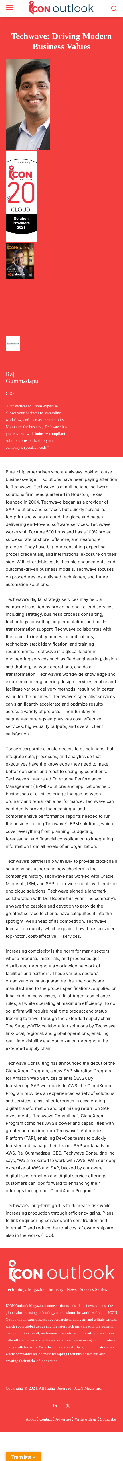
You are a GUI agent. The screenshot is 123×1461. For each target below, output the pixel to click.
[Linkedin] (55, 1406)
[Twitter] (68, 1406)
